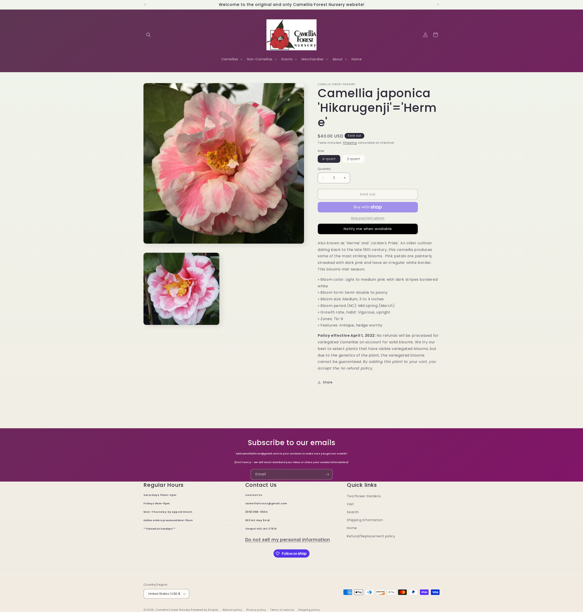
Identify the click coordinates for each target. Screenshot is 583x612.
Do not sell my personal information (287, 540)
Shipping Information (365, 520)
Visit (350, 504)
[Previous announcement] (145, 4)
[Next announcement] (438, 4)
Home (352, 528)
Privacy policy (256, 610)
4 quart (331, 159)
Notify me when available (368, 228)
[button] (148, 35)
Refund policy (232, 610)
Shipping (350, 143)
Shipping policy (309, 610)
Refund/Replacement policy (371, 536)
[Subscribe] (327, 474)
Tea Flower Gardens (364, 496)
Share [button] (328, 382)
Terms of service (282, 610)
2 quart (356, 159)
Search (353, 512)
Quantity (324, 169)
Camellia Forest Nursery (173, 610)
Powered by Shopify (204, 610)
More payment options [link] (368, 218)
